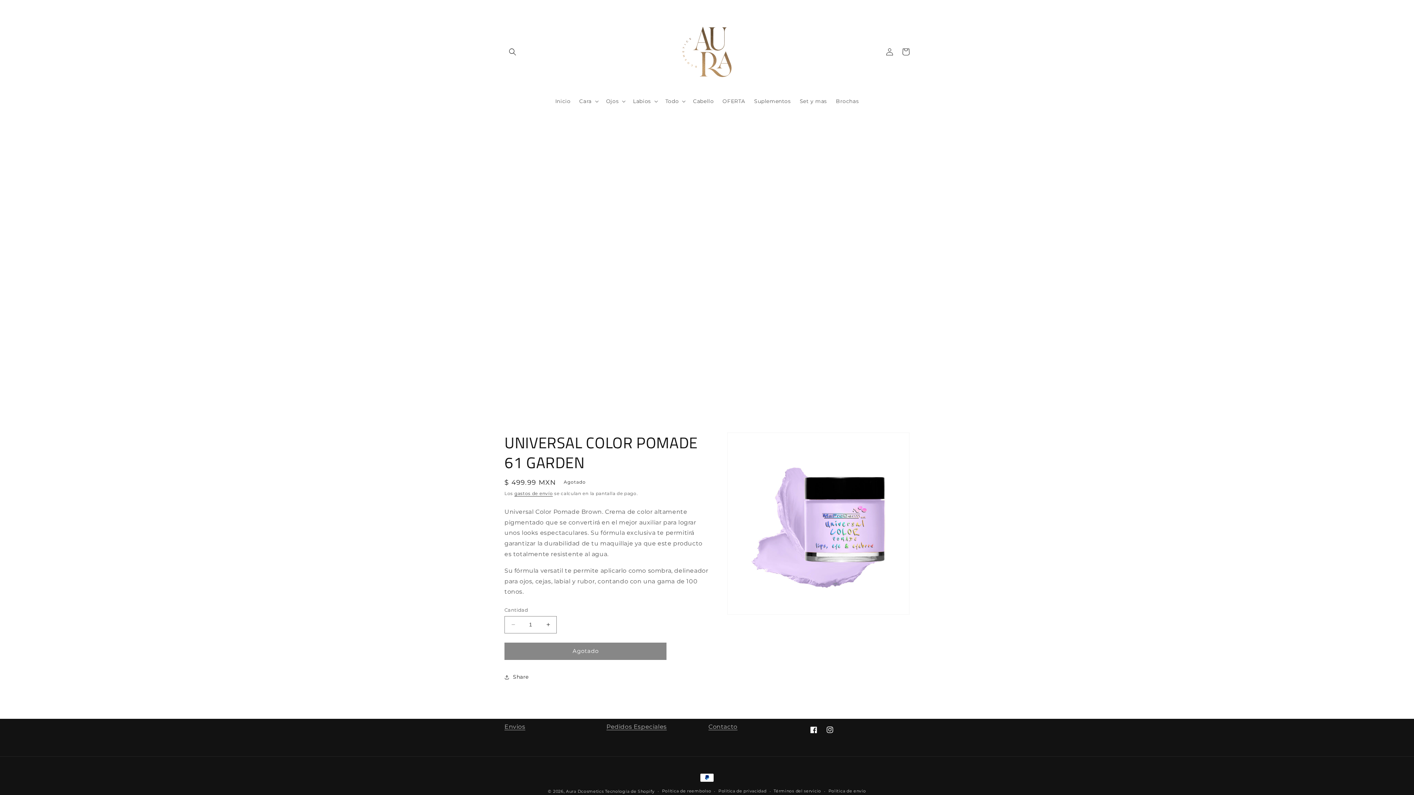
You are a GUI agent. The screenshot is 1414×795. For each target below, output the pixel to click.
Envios (514, 726)
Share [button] (521, 677)
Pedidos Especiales (636, 726)
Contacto (723, 726)
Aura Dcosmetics (585, 791)
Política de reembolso (686, 791)
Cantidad (516, 610)
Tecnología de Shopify (630, 791)
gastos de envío (533, 493)
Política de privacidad (742, 791)
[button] (512, 52)
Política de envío (847, 791)
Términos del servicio (797, 791)
